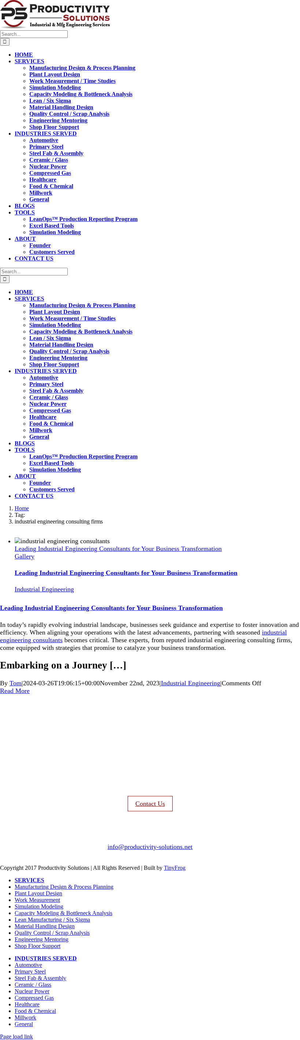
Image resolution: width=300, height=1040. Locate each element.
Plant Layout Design (38, 893)
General (24, 1024)
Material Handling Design (45, 926)
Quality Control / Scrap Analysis (52, 933)
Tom (16, 683)
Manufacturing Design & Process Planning (64, 887)
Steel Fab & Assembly (40, 978)
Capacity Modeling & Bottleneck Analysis (63, 913)
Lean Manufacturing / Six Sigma (52, 920)
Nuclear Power (32, 991)
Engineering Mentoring (41, 939)
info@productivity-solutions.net (150, 846)
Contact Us (150, 803)
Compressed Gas (34, 998)
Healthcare (27, 1004)
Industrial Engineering (44, 589)
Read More (15, 690)
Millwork (25, 1017)
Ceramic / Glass (33, 985)
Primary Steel (30, 971)
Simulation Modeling (39, 906)
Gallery (24, 556)
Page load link (16, 1036)
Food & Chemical (35, 1011)
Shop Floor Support (37, 946)
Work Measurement (37, 900)
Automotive (28, 965)
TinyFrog (174, 868)
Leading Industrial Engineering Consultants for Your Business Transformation (118, 548)
